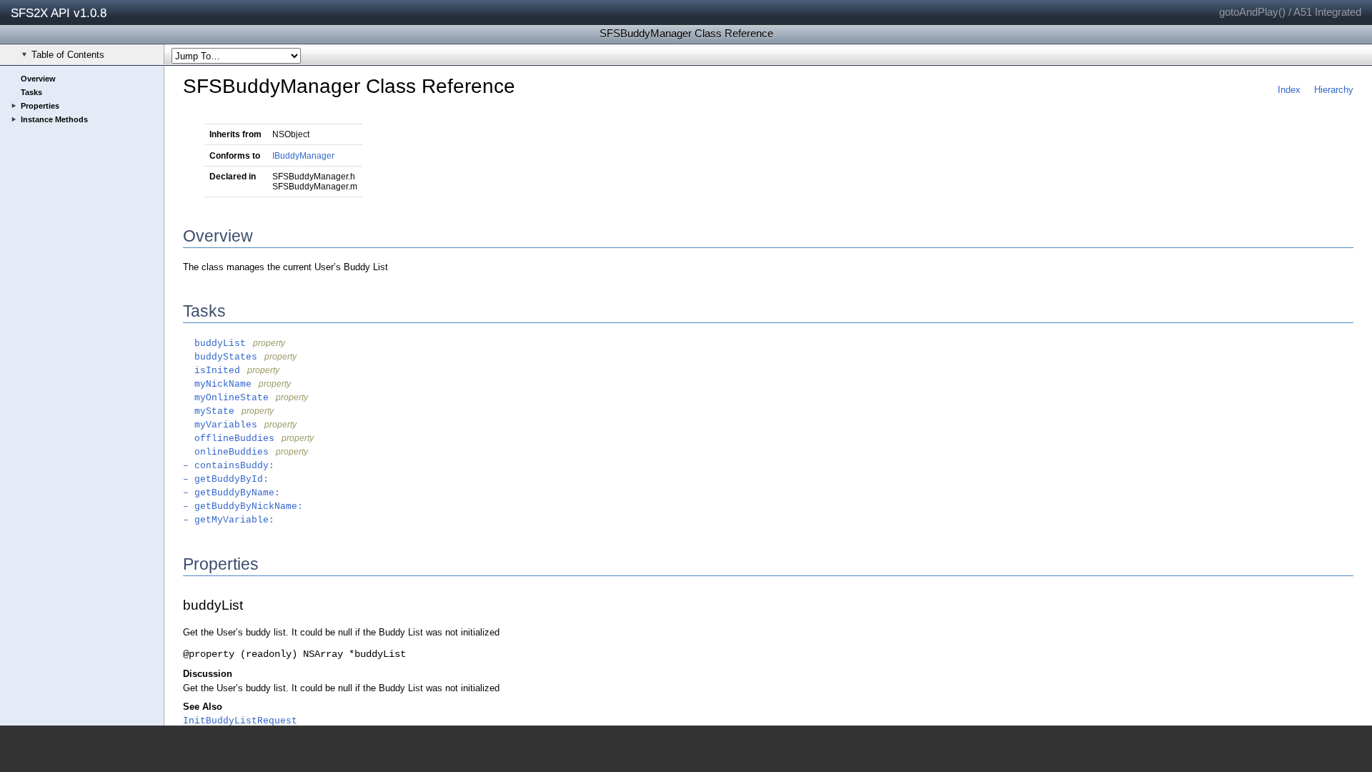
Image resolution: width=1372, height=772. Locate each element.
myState (208, 411)
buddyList (214, 343)
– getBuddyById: (226, 479)
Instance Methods (54, 119)
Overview (38, 78)
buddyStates (220, 357)
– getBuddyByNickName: (243, 506)
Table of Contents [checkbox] (67, 54)
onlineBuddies (226, 452)
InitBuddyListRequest (240, 721)
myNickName (217, 384)
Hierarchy (1333, 89)
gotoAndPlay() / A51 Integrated (1290, 12)
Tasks (31, 92)
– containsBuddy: (228, 465)
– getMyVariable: (228, 520)
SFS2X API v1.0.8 (58, 13)
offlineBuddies (228, 438)
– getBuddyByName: (231, 493)
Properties (40, 106)
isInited (211, 370)
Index (1289, 89)
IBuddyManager (303, 156)
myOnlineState (226, 397)
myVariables (220, 425)
